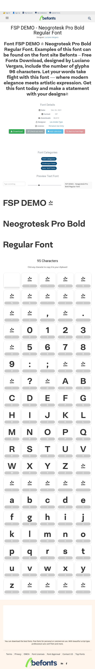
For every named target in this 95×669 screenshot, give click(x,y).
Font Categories (48, 159)
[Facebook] (66, 664)
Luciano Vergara (51, 37)
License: (40, 126)
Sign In (7, 13)
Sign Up (16, 13)
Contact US (68, 654)
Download (18, 131)
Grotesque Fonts (49, 163)
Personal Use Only (56, 126)
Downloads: (46, 118)
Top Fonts (80, 654)
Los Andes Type (56, 122)
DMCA (26, 654)
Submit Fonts (56, 13)
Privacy (18, 654)
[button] (90, 19)
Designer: (42, 122)
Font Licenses (38, 654)
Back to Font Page (76, 131)
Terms (9, 654)
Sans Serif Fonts (48, 168)
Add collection (55, 131)
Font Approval (53, 654)
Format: (47, 114)
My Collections (42, 13)
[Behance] (62, 664)
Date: (43, 110)
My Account (29, 13)
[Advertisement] (47, 622)
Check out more (36, 131)
